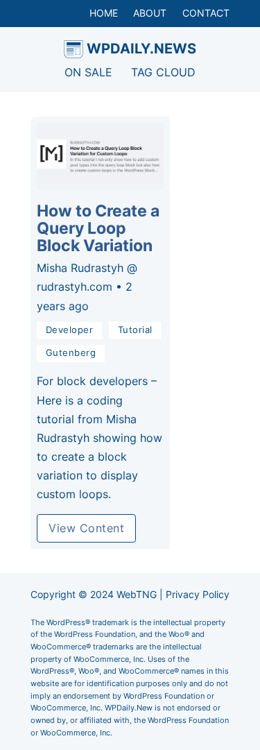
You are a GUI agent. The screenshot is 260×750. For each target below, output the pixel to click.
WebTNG (136, 594)
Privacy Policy (197, 594)
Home (103, 13)
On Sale (88, 72)
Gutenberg (71, 353)
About (149, 13)
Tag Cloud (163, 72)
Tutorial (135, 330)
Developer (70, 330)
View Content (86, 528)
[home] (73, 49)
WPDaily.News (141, 48)
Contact (205, 13)
